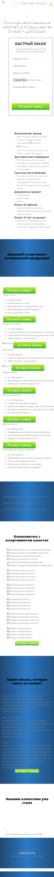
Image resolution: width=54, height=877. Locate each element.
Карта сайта (37, 869)
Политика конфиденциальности (15, 869)
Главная (11, 828)
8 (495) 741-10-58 (27, 11)
